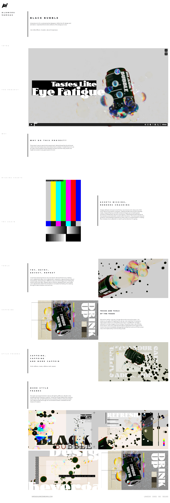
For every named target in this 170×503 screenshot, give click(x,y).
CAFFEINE (5, 309)
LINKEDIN (147, 496)
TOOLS (5, 265)
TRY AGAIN (5, 221)
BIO (159, 496)
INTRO (5, 45)
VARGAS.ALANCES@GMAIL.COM (42, 496)
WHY (4, 133)
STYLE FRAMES (5, 353)
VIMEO (154, 496)
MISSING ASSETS (5, 177)
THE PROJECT (5, 89)
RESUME (165, 496)
